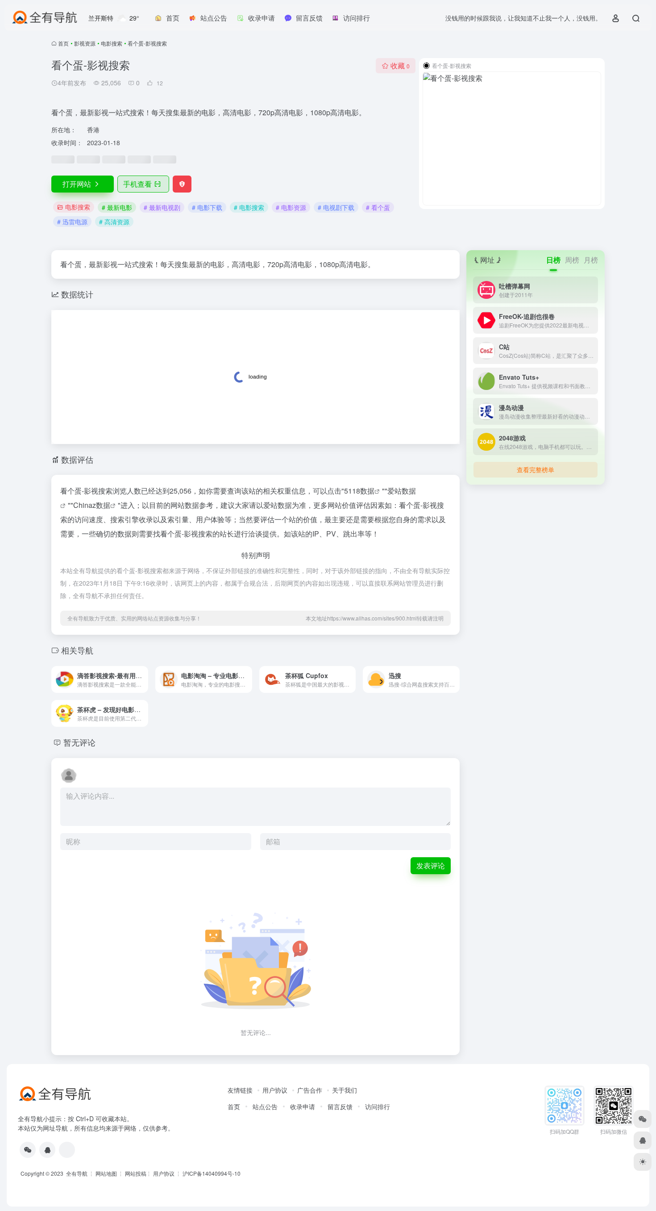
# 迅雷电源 (72, 221)
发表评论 (430, 865)
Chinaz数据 (91, 505)
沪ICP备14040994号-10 (212, 1173)
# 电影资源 (291, 207)
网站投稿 (135, 1173)
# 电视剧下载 (336, 207)
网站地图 (106, 1173)
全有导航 (77, 1173)
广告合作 (309, 1089)
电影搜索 (111, 43)
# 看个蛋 (378, 207)
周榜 (572, 260)
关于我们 (344, 1089)
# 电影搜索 (249, 207)
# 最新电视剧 (162, 207)
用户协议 (274, 1089)
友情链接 (240, 1089)
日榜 (553, 260)
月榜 (591, 260)
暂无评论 (79, 742)
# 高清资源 (114, 221)
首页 (63, 43)
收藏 (400, 65)
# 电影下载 (207, 207)
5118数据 (359, 491)
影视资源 (84, 43)
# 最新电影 (117, 207)
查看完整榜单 (535, 469)
